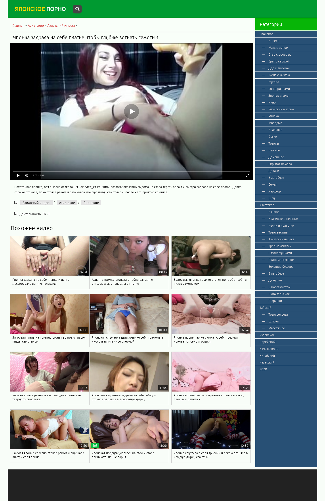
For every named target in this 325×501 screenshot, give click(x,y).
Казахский (267, 362)
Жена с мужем (279, 75)
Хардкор (274, 191)
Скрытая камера (280, 164)
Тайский (265, 308)
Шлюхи (273, 321)
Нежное (274, 150)
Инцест (273, 41)
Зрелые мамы (278, 96)
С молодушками (280, 253)
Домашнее (276, 157)
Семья (272, 184)
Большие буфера (280, 267)
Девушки (275, 280)
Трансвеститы (278, 232)
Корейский (267, 342)
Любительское (279, 294)
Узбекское (267, 335)
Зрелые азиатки (279, 246)
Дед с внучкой (279, 68)
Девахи (273, 171)
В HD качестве (270, 349)
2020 (263, 369)
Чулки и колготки (281, 226)
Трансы (273, 143)
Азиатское (67, 203)
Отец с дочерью (279, 55)
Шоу (271, 198)
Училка (273, 116)
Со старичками (279, 89)
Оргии (272, 137)
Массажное (276, 328)
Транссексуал (278, 314)
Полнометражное (281, 260)
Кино (272, 102)
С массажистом (279, 287)
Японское (91, 203)
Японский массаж (281, 109)
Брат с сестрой (279, 61)
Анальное (275, 130)
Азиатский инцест (36, 203)
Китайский (267, 356)
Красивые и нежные (283, 219)
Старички (275, 301)
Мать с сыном (278, 48)
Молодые (275, 123)
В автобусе (276, 178)
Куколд (273, 82)
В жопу (273, 212)
